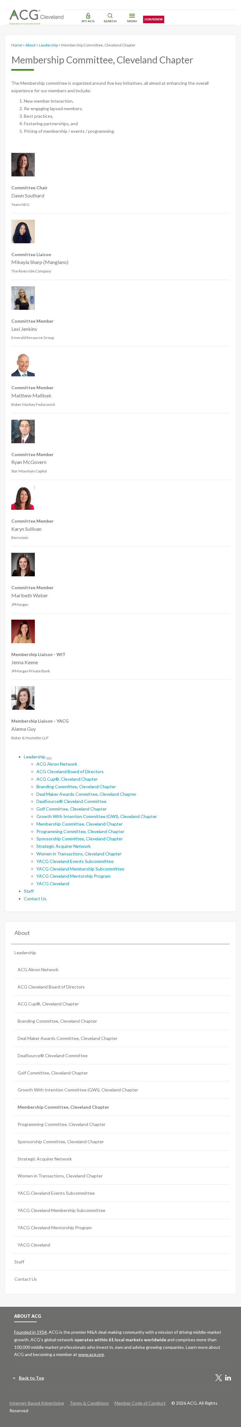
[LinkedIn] (228, 1378)
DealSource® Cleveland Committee (71, 801)
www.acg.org (91, 1354)
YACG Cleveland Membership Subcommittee (80, 868)
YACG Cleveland (52, 883)
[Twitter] (218, 1378)
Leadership (48, 45)
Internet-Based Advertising (36, 1403)
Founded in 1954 (30, 1332)
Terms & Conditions (89, 1403)
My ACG (88, 21)
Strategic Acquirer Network (63, 846)
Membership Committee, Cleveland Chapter (79, 824)
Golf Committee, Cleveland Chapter (71, 808)
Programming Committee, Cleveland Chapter (80, 831)
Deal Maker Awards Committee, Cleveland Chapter (86, 794)
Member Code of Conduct (140, 1403)
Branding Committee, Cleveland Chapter (76, 786)
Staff (29, 891)
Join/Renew (153, 19)
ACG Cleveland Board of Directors (70, 771)
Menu (132, 21)
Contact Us (35, 898)
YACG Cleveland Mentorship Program (73, 876)
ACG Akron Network (56, 764)
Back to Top (31, 1378)
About (30, 45)
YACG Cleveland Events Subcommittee (75, 861)
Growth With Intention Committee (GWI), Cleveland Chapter (96, 816)
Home (16, 45)
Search (110, 21)
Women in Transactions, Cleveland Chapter (78, 853)
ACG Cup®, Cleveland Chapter (67, 779)
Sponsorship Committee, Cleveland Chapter (79, 838)
